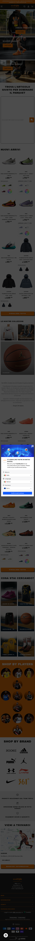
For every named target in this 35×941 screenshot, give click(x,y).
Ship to (7, 472)
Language (8, 478)
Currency (8, 485)
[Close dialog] (33, 446)
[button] (17, 475)
